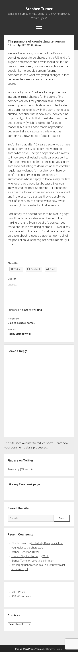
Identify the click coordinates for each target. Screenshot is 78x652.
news (25, 309)
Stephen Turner (39, 9)
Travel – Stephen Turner (24, 556)
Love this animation (43, 560)
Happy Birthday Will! (19, 333)
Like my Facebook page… (25, 484)
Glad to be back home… (21, 322)
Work (45, 556)
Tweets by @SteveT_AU (21, 469)
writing (38, 309)
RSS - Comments (21, 596)
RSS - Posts (18, 592)
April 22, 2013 (25, 45)
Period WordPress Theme (29, 649)
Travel (35, 552)
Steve (38, 45)
